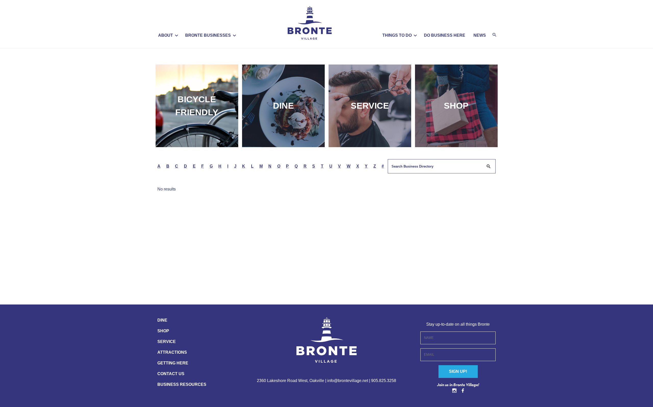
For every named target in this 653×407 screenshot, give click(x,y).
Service (370, 105)
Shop (456, 105)
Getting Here (172, 363)
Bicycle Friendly (196, 105)
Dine (283, 105)
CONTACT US (170, 374)
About (165, 35)
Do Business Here (444, 35)
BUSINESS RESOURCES (181, 384)
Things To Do (397, 35)
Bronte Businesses (208, 35)
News (479, 35)
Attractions (172, 352)
